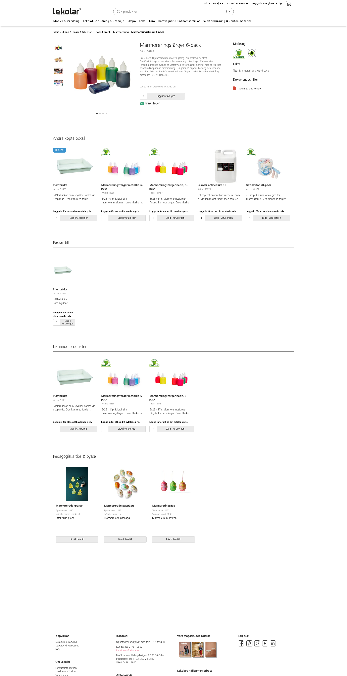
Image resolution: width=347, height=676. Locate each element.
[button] (97, 113)
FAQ (57, 649)
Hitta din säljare (214, 3)
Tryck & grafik (102, 32)
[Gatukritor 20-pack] (267, 166)
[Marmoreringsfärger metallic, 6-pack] (123, 166)
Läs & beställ (77, 539)
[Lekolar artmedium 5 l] (219, 166)
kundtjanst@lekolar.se (127, 650)
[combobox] (173, 11)
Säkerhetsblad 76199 (250, 89)
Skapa (65, 32)
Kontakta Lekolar (237, 3)
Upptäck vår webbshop (67, 646)
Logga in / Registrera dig (267, 3)
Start (56, 32)
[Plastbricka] (62, 270)
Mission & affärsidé (65, 672)
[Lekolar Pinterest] (249, 646)
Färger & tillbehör (82, 32)
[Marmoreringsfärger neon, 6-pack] (171, 166)
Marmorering (121, 32)
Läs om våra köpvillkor (66, 642)
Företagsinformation (66, 668)
